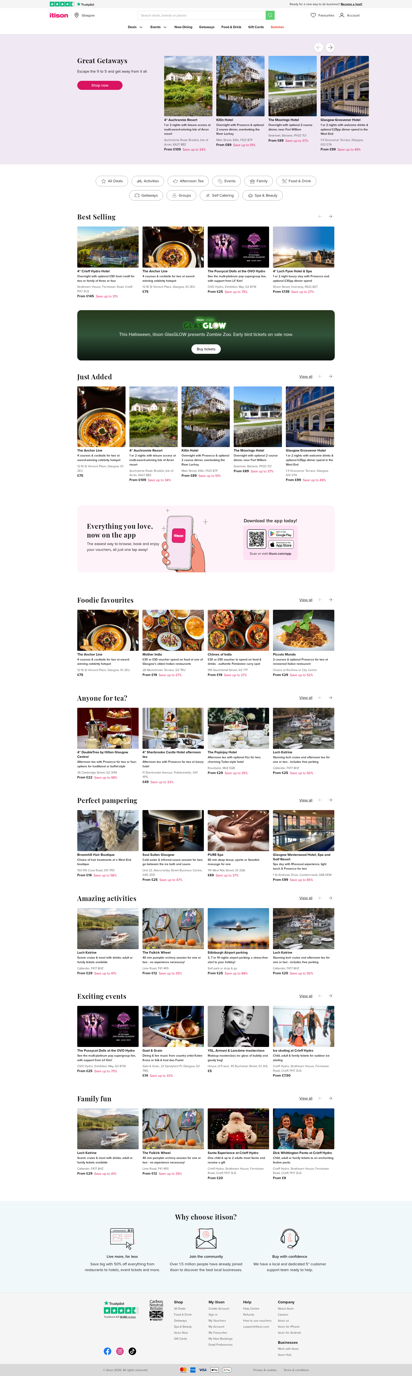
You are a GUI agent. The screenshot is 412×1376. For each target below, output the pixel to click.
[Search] (270, 15)
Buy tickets (206, 349)
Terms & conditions (296, 1370)
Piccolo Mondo (284, 654)
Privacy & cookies (265, 1370)
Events (155, 27)
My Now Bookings (221, 1338)
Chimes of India (220, 654)
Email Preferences (221, 1344)
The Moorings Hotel (283, 119)
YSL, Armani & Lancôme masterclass (236, 1050)
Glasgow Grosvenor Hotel (340, 119)
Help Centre (251, 1308)
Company (286, 1302)
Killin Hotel (224, 119)
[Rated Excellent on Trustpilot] (62, 4)
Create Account (219, 1308)
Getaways (207, 27)
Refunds (248, 1314)
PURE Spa (215, 854)
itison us (283, 1320)
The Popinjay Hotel (222, 752)
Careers (283, 1314)
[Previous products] (318, 47)
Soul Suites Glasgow (158, 854)
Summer (277, 27)
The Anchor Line (155, 271)
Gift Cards (256, 27)
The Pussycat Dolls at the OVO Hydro (236, 271)
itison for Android (289, 1332)
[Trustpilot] (85, 4)
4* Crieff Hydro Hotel (93, 271)
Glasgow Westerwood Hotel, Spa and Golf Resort (301, 857)
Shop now (99, 85)
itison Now (181, 1332)
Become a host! (351, 4)
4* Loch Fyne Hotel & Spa (292, 271)
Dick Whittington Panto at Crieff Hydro (302, 1152)
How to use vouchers (257, 1320)
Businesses (288, 1342)
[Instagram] (119, 1354)
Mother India (152, 654)
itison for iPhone (289, 1326)
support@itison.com (256, 1326)
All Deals (180, 1308)
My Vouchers (217, 1320)
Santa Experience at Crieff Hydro (233, 1152)
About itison (286, 1308)
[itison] (59, 15)
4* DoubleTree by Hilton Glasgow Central (102, 754)
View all (305, 376)
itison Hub (284, 1355)
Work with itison (288, 1349)
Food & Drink (231, 27)
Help (247, 1302)
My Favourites (218, 1332)
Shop (178, 1302)
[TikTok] (132, 1354)
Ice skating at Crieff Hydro (293, 1050)
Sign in (213, 1314)
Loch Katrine (282, 752)
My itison (216, 1302)
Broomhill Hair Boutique (96, 854)
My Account (216, 1326)
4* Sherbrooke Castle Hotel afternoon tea (171, 754)
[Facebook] (107, 1354)
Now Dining (183, 27)
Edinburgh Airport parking (228, 952)
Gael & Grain (152, 1050)
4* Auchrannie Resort (180, 119)
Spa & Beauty (183, 1326)
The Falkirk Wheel (156, 952)
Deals (132, 27)
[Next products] (330, 47)
